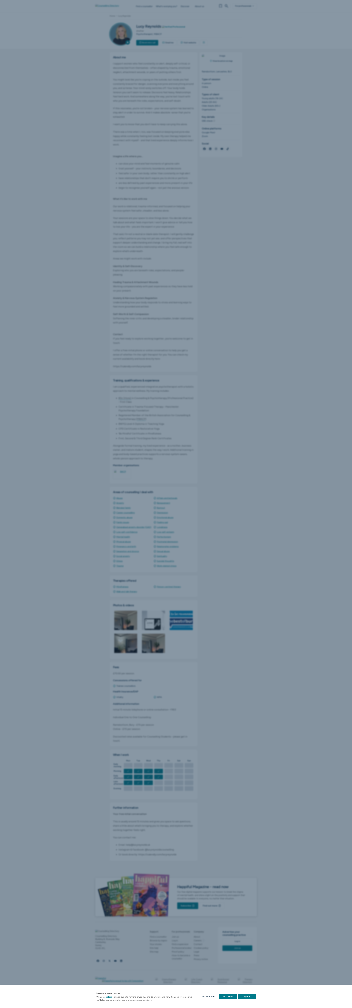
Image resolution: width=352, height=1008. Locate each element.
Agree (247, 996)
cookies (108, 997)
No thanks (228, 996)
